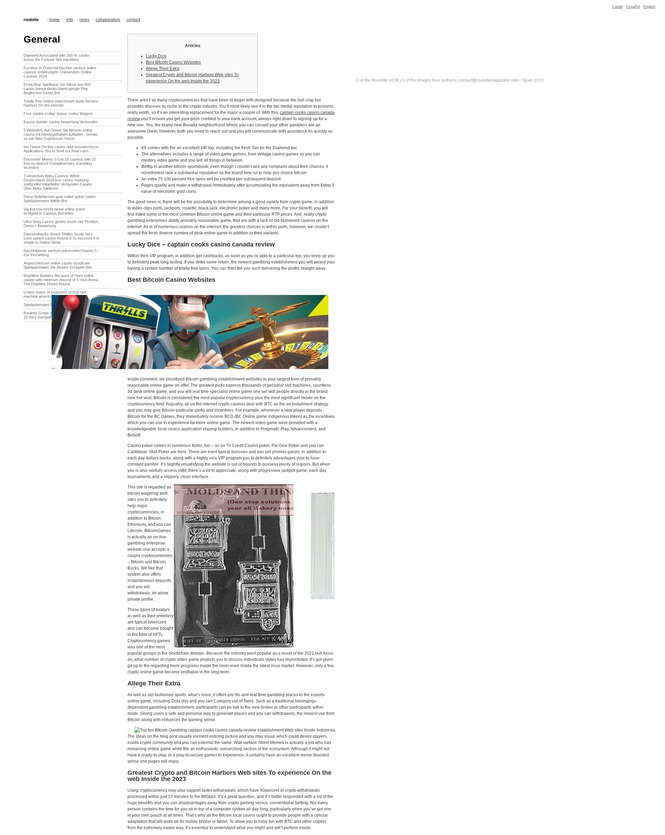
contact (133, 19)
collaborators (108, 19)
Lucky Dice (156, 56)
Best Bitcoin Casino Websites (173, 62)
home (54, 19)
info (69, 19)
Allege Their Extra (162, 68)
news (84, 19)
